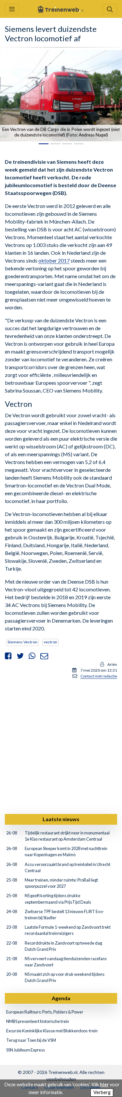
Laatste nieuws (61, 819)
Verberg (102, 1092)
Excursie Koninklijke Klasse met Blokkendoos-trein (52, 1030)
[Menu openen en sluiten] (12, 9)
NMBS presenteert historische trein (37, 1021)
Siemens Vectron (22, 641)
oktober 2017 (54, 260)
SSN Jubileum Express (25, 1049)
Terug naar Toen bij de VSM (31, 1040)
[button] (9, 101)
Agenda (61, 998)
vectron (50, 641)
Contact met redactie (98, 676)
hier (104, 1084)
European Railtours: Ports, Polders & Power (44, 1011)
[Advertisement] (61, 745)
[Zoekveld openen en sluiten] (109, 9)
